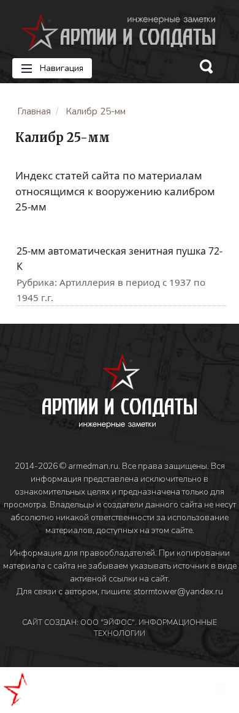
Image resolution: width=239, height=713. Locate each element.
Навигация (60, 68)
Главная (34, 111)
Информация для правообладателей (82, 553)
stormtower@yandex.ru (178, 591)
